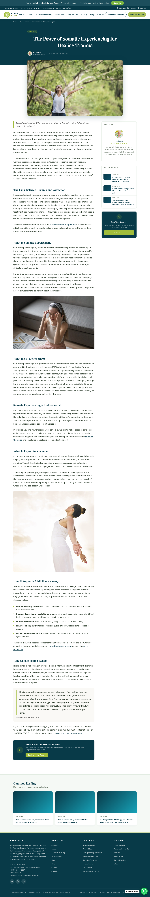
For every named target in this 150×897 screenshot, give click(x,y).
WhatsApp (122, 8)
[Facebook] (12, 881)
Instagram (133, 8)
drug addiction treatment (59, 646)
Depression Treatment (90, 856)
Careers (54, 871)
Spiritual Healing (120, 860)
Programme (73, 14)
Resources (59, 14)
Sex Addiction (87, 867)
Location (54, 849)
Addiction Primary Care (122, 849)
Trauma (27, 22)
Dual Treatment (56, 856)
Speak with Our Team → (36, 755)
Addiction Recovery (44, 14)
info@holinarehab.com (11, 8)
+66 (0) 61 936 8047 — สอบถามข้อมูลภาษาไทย (57, 8)
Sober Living (118, 856)
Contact (100, 14)
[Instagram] (17, 881)
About (29, 14)
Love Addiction (88, 864)
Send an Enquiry (137, 14)
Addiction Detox (119, 845)
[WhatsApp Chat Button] (144, 891)
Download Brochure (116, 14)
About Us (54, 845)
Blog (92, 14)
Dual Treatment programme (62, 224)
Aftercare (117, 852)
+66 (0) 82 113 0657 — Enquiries (30, 8)
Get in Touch (119, 233)
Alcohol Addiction (89, 845)
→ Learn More (117, 3)
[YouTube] (23, 881)
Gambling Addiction (90, 860)
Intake (116, 864)
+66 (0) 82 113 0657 (17, 870)
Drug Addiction (88, 849)
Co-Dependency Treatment (92, 852)
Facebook (143, 8)
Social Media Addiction (91, 871)
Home (21, 14)
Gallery (53, 864)
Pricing (84, 14)
